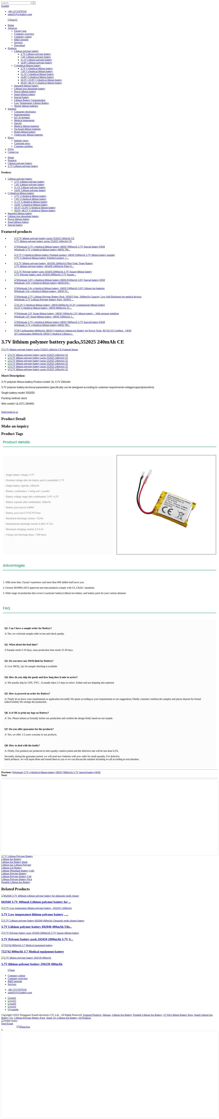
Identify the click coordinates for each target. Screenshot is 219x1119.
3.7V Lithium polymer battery (36, 54)
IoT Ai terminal (22, 117)
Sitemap (106, 1015)
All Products (84, 1018)
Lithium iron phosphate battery (29, 88)
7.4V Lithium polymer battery (36, 57)
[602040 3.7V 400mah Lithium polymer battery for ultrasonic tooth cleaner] (40, 895)
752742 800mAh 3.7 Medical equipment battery (32, 951)
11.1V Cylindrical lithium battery (37, 74)
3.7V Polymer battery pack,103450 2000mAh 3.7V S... (37, 939)
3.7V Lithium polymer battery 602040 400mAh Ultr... (36, 926)
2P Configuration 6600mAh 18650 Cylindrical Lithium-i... (43, 333)
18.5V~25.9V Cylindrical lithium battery (41, 80)
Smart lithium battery (24, 94)
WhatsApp (24, 1026)
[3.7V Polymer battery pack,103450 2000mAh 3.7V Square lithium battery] (40, 933)
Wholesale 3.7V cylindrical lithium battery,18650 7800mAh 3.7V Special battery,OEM (56, 772)
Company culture (23, 36)
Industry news (21, 140)
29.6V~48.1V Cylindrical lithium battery (41, 83)
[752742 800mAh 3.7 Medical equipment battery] (27, 945)
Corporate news (22, 143)
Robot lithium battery (25, 132)
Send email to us (9, 412)
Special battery (21, 97)
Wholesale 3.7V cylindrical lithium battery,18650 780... (42, 249)
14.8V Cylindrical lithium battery (37, 77)
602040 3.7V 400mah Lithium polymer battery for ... (36, 902)
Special (17, 123)
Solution (12, 108)
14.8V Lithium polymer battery (36, 62)
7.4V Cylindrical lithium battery (37, 71)
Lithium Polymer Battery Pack (16, 879)
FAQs (11, 149)
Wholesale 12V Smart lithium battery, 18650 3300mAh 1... (44, 316)
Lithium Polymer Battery (13, 873)
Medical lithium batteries (26, 126)
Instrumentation (22, 114)
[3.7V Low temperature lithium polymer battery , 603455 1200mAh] (36, 908)
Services (18, 42)
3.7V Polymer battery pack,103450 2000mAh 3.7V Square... (45, 274)
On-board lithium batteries (27, 129)
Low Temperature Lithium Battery (31, 103)
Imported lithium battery (26, 85)
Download (19, 45)
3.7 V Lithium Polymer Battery (17, 856)
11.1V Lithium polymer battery (36, 59)
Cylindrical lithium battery (27, 65)
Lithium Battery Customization (29, 100)
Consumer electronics (25, 111)
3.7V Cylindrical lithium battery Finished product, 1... (41, 258)
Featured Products (92, 1015)
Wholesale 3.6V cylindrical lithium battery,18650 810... (42, 283)
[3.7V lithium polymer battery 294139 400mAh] (26, 957)
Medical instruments (24, 120)
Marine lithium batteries (26, 106)
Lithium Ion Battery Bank (14, 862)
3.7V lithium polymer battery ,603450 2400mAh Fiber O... (44, 266)
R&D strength (21, 39)
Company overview (24, 34)
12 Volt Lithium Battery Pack (178, 1015)
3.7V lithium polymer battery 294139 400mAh (31, 964)
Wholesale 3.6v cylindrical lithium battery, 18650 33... (41, 291)
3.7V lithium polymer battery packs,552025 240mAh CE (43, 241)
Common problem (23, 146)
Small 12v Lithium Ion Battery (61, 1018)
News (11, 137)
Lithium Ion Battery (11, 859)
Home (11, 25)
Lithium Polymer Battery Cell (16, 876)
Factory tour (20, 31)
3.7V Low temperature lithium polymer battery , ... (34, 914)
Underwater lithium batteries (28, 134)
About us (12, 28)
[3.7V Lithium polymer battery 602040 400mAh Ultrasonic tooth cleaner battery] (42, 920)
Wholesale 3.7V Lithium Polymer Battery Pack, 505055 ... (43, 299)
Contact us (13, 152)
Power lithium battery (25, 91)
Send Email (7, 1023)
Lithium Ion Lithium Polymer (16, 865)
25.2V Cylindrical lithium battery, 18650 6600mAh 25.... (43, 308)
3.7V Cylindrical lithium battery (37, 68)
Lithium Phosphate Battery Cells (17, 870)
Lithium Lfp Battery (11, 867)
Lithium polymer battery (26, 51)
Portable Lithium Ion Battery (15, 882)
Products (12, 48)
